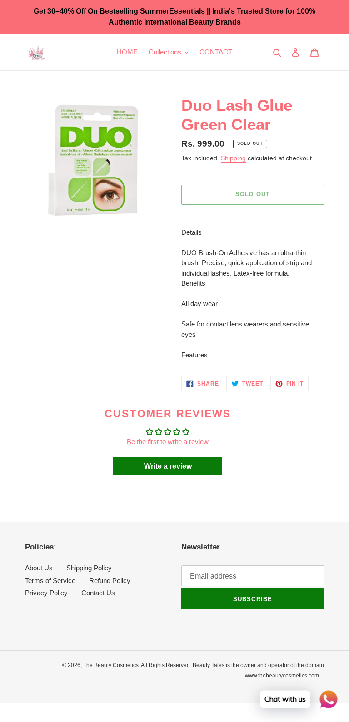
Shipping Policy (89, 568)
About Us (39, 568)
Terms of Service (50, 580)
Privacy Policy (46, 593)
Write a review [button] (168, 466)
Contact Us (98, 593)
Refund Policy (109, 580)
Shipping (233, 158)
